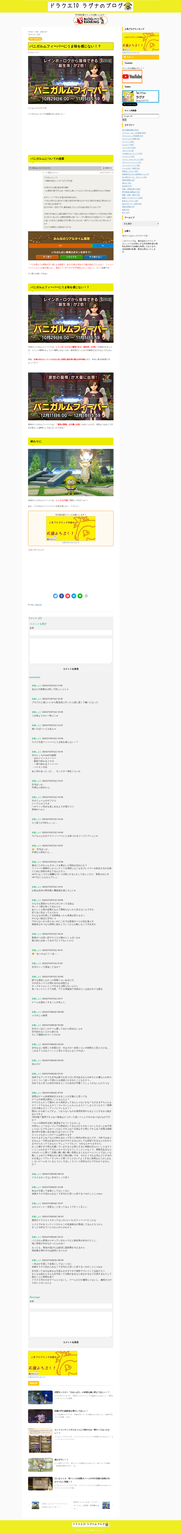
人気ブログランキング (70, 542)
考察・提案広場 (36, 605)
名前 (32, 628)
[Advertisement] (71, 135)
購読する (130, 57)
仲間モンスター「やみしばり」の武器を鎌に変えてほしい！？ (82, 1392)
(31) (38, 34)
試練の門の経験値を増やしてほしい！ (71, 1411)
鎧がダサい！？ (61, 1459)
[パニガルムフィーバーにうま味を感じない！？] (73, 595)
